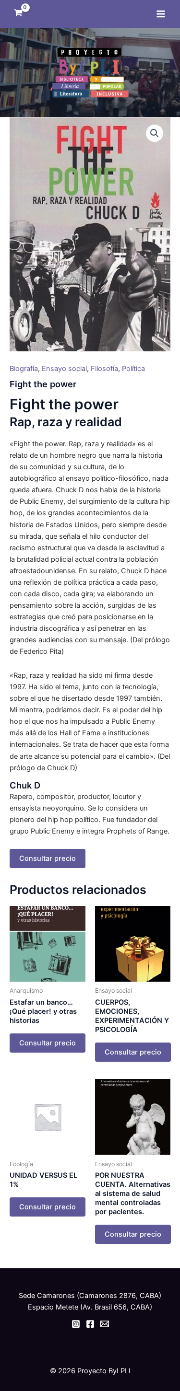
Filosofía (104, 368)
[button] (154, 133)
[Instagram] (76, 1324)
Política (133, 368)
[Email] (104, 1324)
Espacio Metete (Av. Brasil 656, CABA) (90, 1307)
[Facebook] (90, 1324)
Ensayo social (64, 368)
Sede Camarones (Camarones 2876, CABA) (90, 1295)
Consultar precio (47, 858)
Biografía (24, 368)
